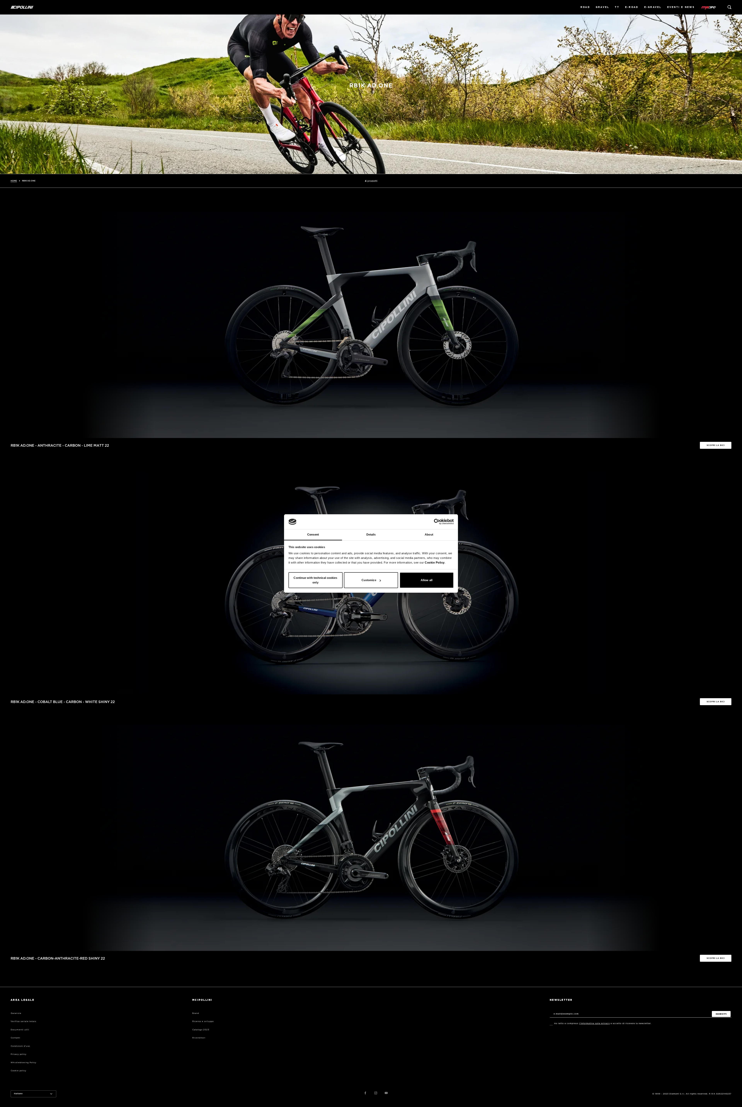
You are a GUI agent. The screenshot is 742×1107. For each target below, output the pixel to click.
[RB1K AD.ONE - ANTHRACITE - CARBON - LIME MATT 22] (371, 325)
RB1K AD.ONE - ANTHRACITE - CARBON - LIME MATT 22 (60, 445)
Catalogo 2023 (200, 1030)
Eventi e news (681, 7)
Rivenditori (198, 1038)
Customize (369, 580)
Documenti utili (20, 1030)
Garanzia (16, 1013)
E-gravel (652, 7)
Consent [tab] (313, 534)
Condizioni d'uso (20, 1046)
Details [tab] (371, 534)
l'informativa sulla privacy (594, 1023)
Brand (195, 1013)
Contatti (15, 1038)
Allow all (426, 580)
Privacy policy (18, 1054)
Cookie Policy (435, 562)
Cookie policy (18, 1071)
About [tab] (429, 534)
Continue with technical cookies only (315, 580)
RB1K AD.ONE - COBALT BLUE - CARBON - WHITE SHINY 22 (63, 702)
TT (617, 7)
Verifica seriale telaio (23, 1021)
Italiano (18, 1093)
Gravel (602, 7)
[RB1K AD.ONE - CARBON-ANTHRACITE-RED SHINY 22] (371, 837)
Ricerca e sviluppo (203, 1021)
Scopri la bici (716, 445)
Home (14, 181)
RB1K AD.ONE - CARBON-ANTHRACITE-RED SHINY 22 (58, 958)
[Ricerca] (729, 7)
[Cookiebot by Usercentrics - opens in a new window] (437, 522)
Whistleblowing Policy (23, 1063)
